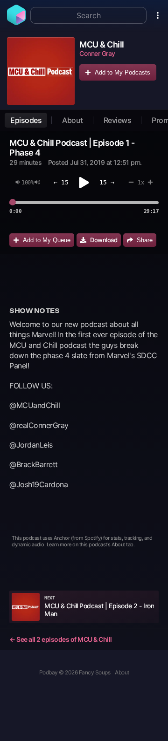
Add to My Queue (46, 240)
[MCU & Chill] (41, 71)
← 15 (61, 182)
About (72, 120)
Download (103, 240)
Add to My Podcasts (122, 72)
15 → (106, 182)
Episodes (26, 120)
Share (145, 240)
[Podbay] (16, 22)
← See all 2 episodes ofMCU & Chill (60, 639)
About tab (122, 544)
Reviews (118, 120)
